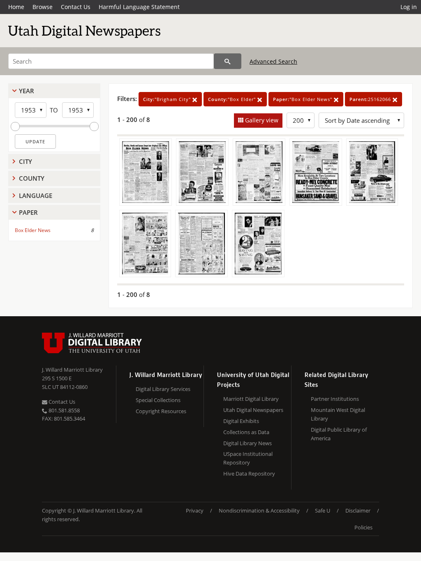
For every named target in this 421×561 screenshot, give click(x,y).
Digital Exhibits (241, 421)
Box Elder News (33, 230)
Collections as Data (246, 432)
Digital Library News (247, 443)
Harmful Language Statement (139, 7)
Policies (363, 527)
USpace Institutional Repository (248, 458)
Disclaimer (357, 510)
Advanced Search (273, 61)
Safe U (322, 510)
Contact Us (75, 7)
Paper (28, 212)
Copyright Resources (161, 411)
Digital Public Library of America (339, 434)
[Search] (227, 61)
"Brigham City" (167, 99)
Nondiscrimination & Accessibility (259, 510)
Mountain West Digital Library (338, 414)
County (31, 178)
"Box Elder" (232, 99)
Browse (42, 7)
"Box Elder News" (303, 99)
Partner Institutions (335, 398)
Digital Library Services (163, 389)
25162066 (371, 99)
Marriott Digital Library (251, 398)
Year (26, 91)
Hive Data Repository (249, 473)
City (25, 161)
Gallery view (260, 120)
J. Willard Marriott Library (72, 369)
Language (35, 195)
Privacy (195, 510)
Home (16, 7)
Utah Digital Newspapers (253, 410)
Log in (408, 7)
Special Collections (158, 400)
